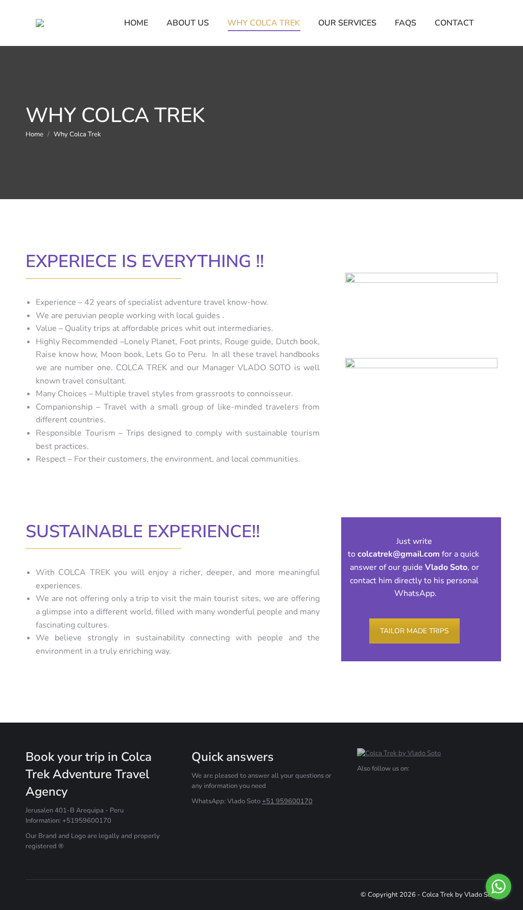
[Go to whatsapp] (498, 886)
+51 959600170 (287, 801)
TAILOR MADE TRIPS (414, 631)
